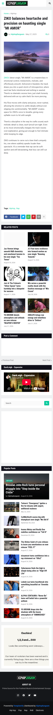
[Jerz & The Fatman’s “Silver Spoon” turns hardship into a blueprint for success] (14, 274)
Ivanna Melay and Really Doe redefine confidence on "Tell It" (34, 530)
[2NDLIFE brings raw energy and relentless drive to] (38, 305)
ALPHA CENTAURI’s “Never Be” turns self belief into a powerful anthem (34, 598)
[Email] (39, 217)
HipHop (13, 13)
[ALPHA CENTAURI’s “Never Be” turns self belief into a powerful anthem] (11, 599)
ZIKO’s (6, 78)
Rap (18, 208)
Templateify (18, 706)
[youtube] (35, 695)
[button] (3, 3)
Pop (20, 710)
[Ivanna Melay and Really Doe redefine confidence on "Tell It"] (11, 533)
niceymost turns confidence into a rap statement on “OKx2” (35, 557)
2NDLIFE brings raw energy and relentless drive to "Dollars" (37, 318)
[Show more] (44, 217)
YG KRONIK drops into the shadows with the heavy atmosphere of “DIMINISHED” (33, 612)
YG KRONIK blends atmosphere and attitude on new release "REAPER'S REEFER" (14, 319)
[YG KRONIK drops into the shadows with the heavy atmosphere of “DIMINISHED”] (11, 613)
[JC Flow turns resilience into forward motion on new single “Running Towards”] (38, 239)
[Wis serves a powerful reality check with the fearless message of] (38, 274)
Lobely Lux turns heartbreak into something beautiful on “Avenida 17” (34, 585)
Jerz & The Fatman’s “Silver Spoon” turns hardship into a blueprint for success (14, 287)
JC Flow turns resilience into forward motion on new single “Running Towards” (38, 252)
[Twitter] (23, 217)
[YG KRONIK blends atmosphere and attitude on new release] (14, 305)
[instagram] (18, 695)
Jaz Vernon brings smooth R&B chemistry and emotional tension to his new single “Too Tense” (14, 254)
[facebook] (23, 695)
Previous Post (8, 360)
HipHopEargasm (42, 706)
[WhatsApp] (28, 217)
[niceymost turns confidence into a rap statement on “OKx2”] (11, 559)
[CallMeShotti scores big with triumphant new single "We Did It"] (11, 521)
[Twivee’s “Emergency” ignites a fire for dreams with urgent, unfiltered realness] (11, 507)
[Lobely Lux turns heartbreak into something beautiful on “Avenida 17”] (11, 586)
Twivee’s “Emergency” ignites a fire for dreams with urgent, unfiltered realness (34, 506)
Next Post (46, 360)
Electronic (40, 710)
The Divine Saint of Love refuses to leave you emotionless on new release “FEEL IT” (34, 545)
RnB (31, 710)
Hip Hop (12, 710)
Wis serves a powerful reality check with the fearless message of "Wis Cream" (38, 287)
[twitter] (29, 695)
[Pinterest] (33, 217)
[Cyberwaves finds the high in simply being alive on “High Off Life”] (11, 572)
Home (6, 13)
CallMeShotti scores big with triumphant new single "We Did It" (35, 518)
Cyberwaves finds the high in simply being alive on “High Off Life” (34, 571)
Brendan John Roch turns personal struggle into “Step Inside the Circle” (25, 488)
